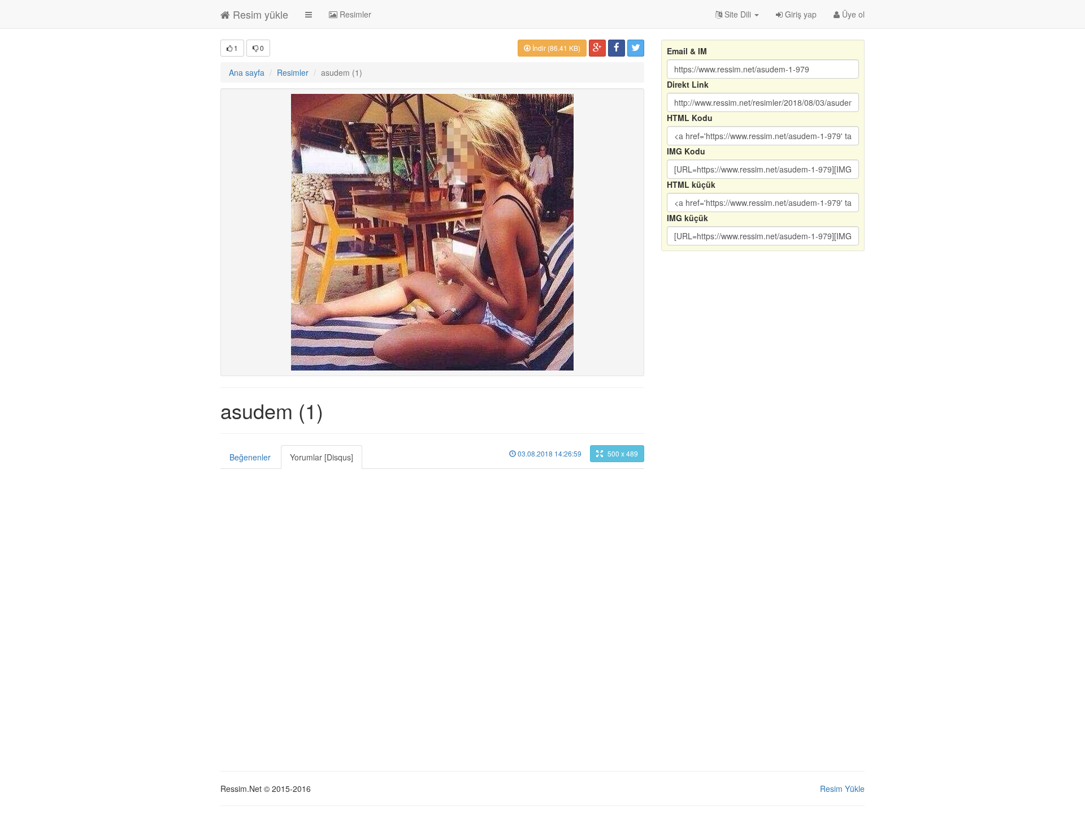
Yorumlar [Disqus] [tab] (321, 457)
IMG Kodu (686, 151)
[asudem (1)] (432, 232)
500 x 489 (622, 453)
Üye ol (852, 14)
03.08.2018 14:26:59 (548, 453)
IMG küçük (687, 217)
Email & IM (687, 51)
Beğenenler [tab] (250, 457)
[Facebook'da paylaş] (616, 48)
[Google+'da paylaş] (597, 48)
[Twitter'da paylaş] (635, 48)
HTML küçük (691, 184)
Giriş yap (800, 14)
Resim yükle (259, 14)
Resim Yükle (842, 788)
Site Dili (737, 14)
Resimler (354, 14)
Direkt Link (688, 84)
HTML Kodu (690, 117)
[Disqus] (432, 610)
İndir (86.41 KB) (555, 48)
